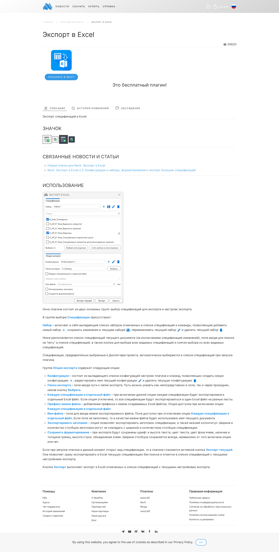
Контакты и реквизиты (201, 519)
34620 (231, 44)
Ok (201, 542)
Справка (109, 6)
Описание (57, 108)
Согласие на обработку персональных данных (210, 508)
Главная (48, 22)
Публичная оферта (199, 497)
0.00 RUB (223, 6)
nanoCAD (145, 511)
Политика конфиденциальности (206, 502)
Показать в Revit (61, 77)
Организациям (100, 502)
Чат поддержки (51, 506)
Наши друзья (99, 515)
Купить (93, 6)
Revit (143, 502)
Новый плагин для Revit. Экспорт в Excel (76, 165)
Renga (143, 506)
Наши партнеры (100, 511)
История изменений (93, 108)
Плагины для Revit (72, 22)
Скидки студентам (53, 515)
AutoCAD (145, 497)
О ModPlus (97, 497)
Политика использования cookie (206, 514)
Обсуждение (130, 108)
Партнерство (99, 506)
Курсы (46, 502)
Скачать (78, 6)
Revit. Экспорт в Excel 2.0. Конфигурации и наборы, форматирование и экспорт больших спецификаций (121, 170)
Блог (94, 520)
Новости (62, 6)
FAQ (45, 497)
